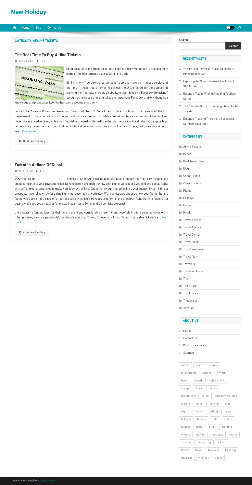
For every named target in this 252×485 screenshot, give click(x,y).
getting (213, 411)
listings (185, 426)
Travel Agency (192, 227)
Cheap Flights (191, 175)
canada (198, 380)
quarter (201, 434)
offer (212, 426)
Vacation (188, 308)
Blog (38, 27)
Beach (187, 154)
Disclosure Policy (193, 345)
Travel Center (191, 234)
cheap (185, 388)
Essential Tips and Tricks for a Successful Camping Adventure (208, 121)
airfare (185, 365)
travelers (213, 450)
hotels (228, 419)
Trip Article (190, 285)
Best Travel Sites (193, 161)
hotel (215, 419)
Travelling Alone (193, 271)
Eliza (42, 61)
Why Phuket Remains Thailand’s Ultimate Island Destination (208, 71)
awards (221, 372)
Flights (187, 190)
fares (199, 403)
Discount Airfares (226, 395)
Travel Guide (191, 241)
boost (184, 380)
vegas (218, 457)
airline (199, 365)
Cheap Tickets (192, 183)
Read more (29, 131)
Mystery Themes (46, 480)
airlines (213, 365)
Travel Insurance (193, 249)
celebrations (217, 380)
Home (25, 27)
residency (217, 434)
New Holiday (28, 12)
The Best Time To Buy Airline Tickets (48, 54)
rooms (233, 434)
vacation (203, 457)
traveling (230, 450)
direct (205, 395)
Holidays (188, 198)
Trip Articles (190, 293)
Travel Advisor (192, 220)
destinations (188, 395)
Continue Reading (34, 141)
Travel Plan (190, 256)
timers (185, 450)
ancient (206, 372)
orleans (185, 434)
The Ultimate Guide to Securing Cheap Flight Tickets (210, 109)
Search (183, 39)
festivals (213, 403)
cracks (213, 388)
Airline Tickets (192, 146)
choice (199, 388)
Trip (185, 278)
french (199, 411)
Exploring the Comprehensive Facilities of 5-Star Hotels (210, 84)
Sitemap (188, 352)
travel (198, 450)
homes (201, 419)
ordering (226, 426)
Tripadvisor (190, 300)
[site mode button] (230, 28)
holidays (186, 419)
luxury (199, 426)
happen (228, 411)
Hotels (187, 212)
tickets (221, 442)
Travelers (189, 264)
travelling (187, 457)
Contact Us (54, 27)
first (227, 403)
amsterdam (188, 372)
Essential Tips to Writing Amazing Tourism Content (209, 96)
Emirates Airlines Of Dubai (38, 164)
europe (185, 403)
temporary (204, 442)
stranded (186, 442)
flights (185, 411)
